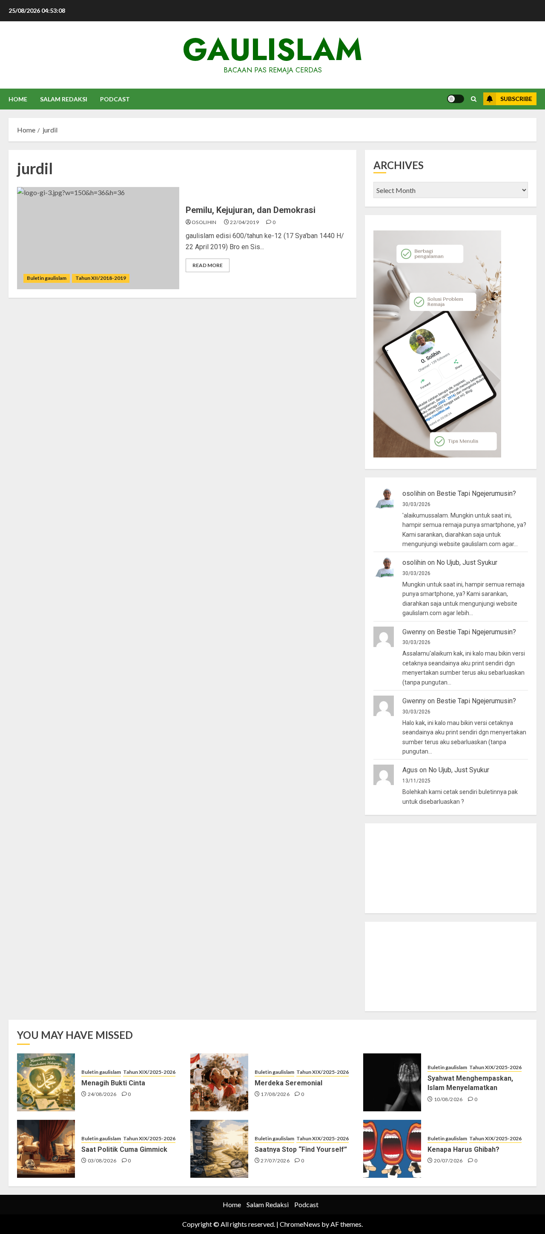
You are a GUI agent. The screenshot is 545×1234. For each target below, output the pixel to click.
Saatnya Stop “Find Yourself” (301, 1149)
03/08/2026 (102, 1160)
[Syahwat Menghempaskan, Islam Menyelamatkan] (392, 1082)
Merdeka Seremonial (288, 1083)
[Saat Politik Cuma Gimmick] (46, 1149)
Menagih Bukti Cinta (113, 1083)
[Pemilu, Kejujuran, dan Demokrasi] (98, 238)
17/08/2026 (275, 1094)
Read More (207, 265)
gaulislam (272, 49)
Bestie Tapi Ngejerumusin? (476, 493)
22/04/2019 (244, 222)
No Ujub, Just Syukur (466, 562)
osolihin (204, 222)
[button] (473, 99)
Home (18, 99)
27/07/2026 (275, 1160)
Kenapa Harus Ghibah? (463, 1149)
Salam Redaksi (63, 99)
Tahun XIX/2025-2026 (149, 1072)
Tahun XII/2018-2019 (100, 278)
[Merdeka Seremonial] (219, 1082)
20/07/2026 (448, 1160)
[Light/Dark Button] (455, 99)
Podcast (115, 99)
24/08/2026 (102, 1094)
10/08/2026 (448, 1099)
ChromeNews (300, 1224)
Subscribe (516, 98)
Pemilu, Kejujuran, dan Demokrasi (251, 210)
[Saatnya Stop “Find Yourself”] (219, 1149)
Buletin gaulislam (46, 278)
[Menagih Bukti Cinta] (46, 1082)
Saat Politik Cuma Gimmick (124, 1149)
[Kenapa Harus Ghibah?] (392, 1149)
